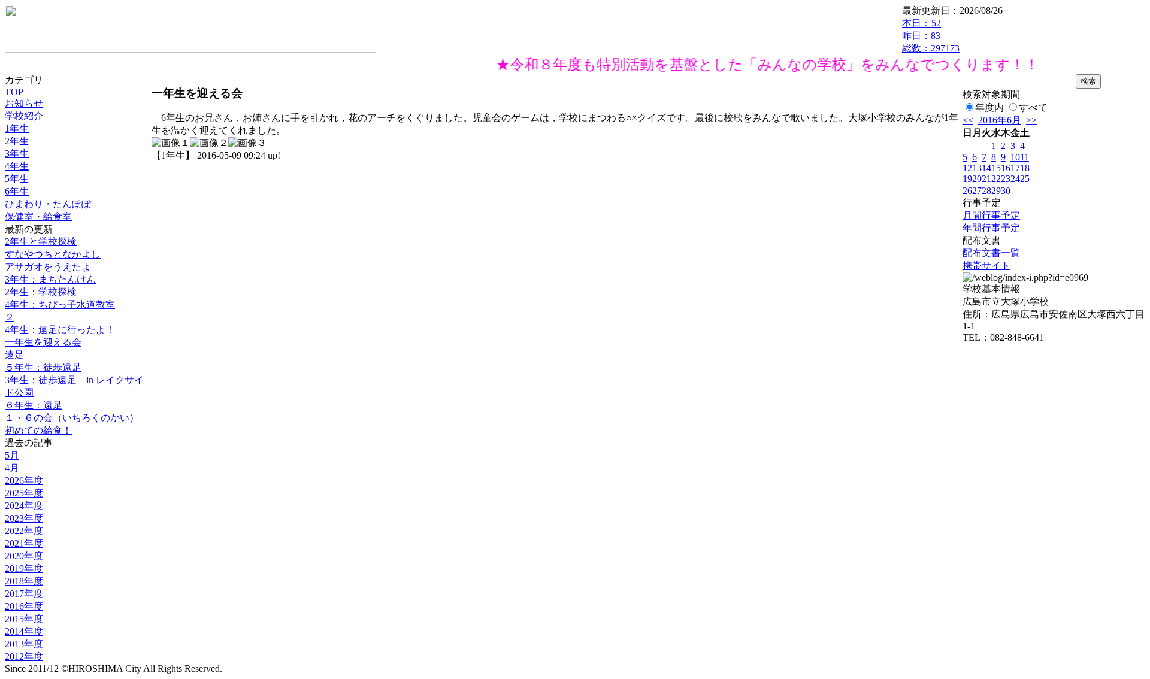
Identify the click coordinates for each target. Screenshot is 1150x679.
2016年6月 (999, 120)
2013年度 (24, 644)
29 (996, 191)
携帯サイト (986, 265)
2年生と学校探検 (41, 242)
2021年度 (24, 543)
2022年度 (24, 531)
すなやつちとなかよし (53, 254)
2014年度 (24, 631)
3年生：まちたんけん (50, 279)
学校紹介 (24, 116)
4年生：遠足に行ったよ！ (60, 330)
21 (986, 179)
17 (1015, 168)
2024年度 (24, 506)
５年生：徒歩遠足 (43, 367)
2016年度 (24, 606)
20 (977, 179)
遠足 (14, 355)
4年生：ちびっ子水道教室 (60, 304)
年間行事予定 (991, 228)
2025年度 (24, 493)
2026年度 (24, 480)
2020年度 (24, 556)
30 (1005, 191)
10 (1015, 157)
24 (1015, 179)
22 (996, 179)
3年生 (17, 153)
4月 (12, 468)
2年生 (17, 141)
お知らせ (24, 103)
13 (977, 168)
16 (1005, 168)
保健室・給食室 (38, 216)
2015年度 (24, 619)
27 (977, 191)
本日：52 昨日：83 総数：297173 (931, 35)
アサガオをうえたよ (48, 267)
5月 (12, 455)
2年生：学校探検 (41, 292)
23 (1005, 179)
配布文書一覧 (991, 253)
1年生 (17, 128)
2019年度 (24, 568)
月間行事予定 (991, 215)
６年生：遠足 (33, 405)
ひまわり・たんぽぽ (48, 204)
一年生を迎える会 (43, 342)
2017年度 (24, 594)
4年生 (17, 166)
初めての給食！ (38, 430)
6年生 (17, 191)
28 (986, 191)
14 (986, 168)
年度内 (989, 107)
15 (996, 168)
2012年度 (24, 656)
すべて (1033, 107)
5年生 (17, 179)
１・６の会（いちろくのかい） (72, 418)
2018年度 (24, 581)
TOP (14, 92)
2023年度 (24, 518)
